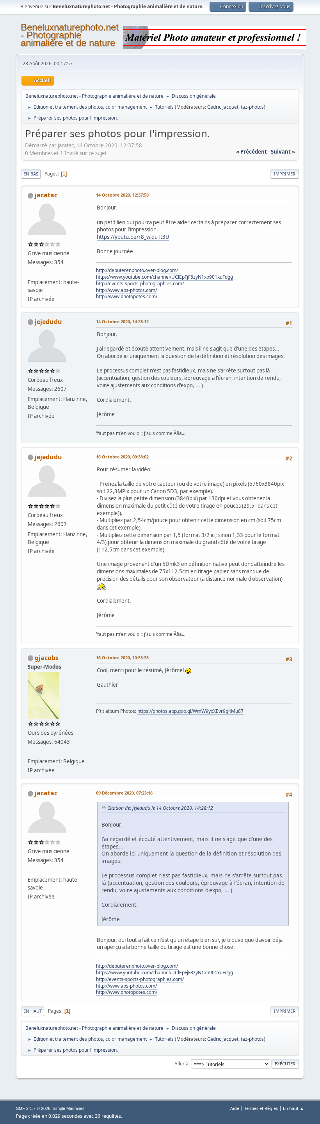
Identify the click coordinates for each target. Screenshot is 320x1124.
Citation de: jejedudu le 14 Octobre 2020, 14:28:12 (160, 808)
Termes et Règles (261, 1108)
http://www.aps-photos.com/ (126, 290)
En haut (32, 1011)
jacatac (46, 195)
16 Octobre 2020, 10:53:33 (122, 657)
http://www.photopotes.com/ (126, 296)
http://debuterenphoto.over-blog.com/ (137, 270)
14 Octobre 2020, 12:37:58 (122, 195)
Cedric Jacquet (222, 107)
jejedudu (48, 321)
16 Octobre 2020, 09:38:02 (122, 457)
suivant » (283, 151)
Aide (234, 1108)
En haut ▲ (293, 1108)
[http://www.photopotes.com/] (31, 272)
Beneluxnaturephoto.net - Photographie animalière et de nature (70, 35)
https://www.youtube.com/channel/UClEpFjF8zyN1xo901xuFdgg (164, 277)
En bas (30, 174)
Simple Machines (69, 1108)
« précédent (251, 151)
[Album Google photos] (31, 751)
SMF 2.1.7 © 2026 (33, 1108)
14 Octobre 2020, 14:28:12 (122, 321)
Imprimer (284, 174)
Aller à (181, 1063)
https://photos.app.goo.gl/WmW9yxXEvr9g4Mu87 (190, 711)
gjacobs (47, 657)
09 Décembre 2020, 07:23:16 (124, 793)
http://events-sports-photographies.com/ (140, 283)
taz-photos (252, 107)
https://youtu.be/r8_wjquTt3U (133, 236)
